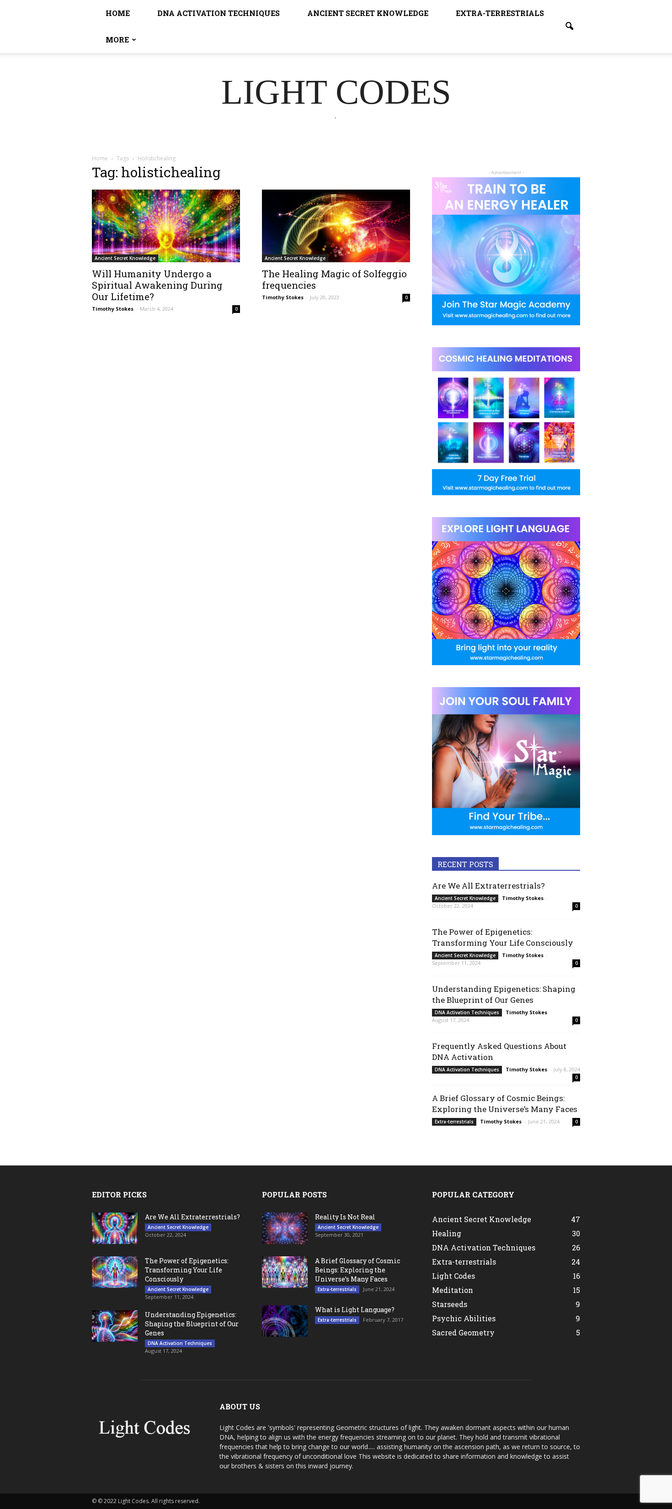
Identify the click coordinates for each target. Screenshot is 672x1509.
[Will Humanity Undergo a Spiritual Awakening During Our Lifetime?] (166, 226)
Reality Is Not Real (345, 1216)
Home (118, 13)
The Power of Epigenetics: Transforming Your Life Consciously (502, 937)
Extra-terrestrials (500, 13)
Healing (446, 1233)
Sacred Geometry (463, 1332)
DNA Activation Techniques (218, 13)
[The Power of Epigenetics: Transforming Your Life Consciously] (115, 1272)
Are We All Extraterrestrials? (488, 885)
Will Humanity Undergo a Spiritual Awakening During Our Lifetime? (157, 285)
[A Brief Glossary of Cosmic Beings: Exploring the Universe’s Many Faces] (285, 1272)
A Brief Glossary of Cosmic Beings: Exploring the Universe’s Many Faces (504, 1103)
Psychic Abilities (464, 1318)
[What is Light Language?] (285, 1321)
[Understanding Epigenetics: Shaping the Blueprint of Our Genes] (115, 1326)
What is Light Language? (355, 1309)
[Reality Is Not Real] (285, 1228)
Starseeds (449, 1304)
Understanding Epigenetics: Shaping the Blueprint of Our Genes (504, 994)
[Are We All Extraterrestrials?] (115, 1228)
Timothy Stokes (112, 308)
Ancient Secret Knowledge (367, 13)
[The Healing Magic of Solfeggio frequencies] (336, 226)
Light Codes (453, 1276)
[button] (569, 26)
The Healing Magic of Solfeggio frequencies (334, 279)
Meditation (452, 1290)
